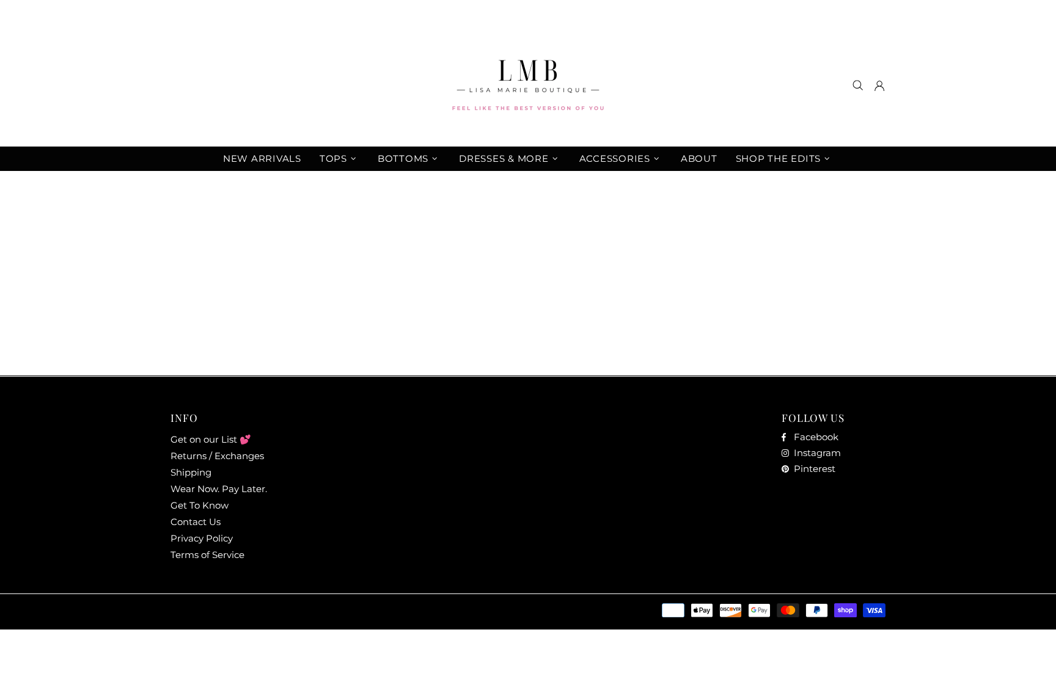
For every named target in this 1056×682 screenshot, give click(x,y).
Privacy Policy (201, 538)
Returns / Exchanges (217, 456)
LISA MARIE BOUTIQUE (528, 85)
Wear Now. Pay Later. (218, 489)
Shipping (190, 472)
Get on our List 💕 (210, 439)
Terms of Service (207, 554)
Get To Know (199, 505)
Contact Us (195, 522)
